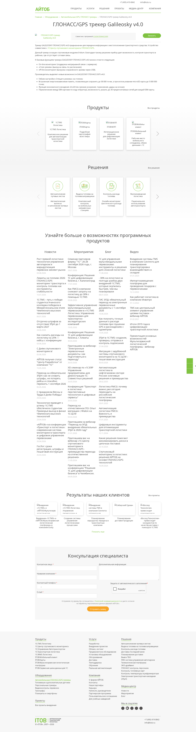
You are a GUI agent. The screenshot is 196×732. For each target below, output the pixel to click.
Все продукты (154, 108)
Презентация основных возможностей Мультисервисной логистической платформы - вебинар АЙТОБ (143, 343)
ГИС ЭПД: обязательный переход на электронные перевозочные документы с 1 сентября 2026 (113, 305)
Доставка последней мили (133, 652)
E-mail (40, 592)
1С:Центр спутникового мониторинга (52, 646)
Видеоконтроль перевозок (47, 688)
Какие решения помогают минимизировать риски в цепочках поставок (113, 441)
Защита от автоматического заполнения (129, 583)
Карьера (93, 688)
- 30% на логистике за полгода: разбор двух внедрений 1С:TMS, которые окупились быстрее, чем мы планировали (111, 285)
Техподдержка (95, 662)
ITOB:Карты (40, 660)
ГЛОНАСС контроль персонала (134, 668)
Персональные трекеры (45, 685)
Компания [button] (155, 8)
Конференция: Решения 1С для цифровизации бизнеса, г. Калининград (81, 278)
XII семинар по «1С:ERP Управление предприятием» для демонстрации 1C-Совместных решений (80, 373)
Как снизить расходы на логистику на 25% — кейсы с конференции (50, 338)
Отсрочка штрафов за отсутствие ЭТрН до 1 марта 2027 (49, 324)
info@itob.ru (145, 2)
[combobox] (40, 586)
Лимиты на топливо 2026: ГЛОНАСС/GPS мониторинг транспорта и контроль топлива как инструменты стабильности (51, 285)
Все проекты (154, 495)
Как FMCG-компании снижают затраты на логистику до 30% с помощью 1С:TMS (79, 293)
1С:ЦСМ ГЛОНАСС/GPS (100, 36)
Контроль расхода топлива (133, 649)
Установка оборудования (100, 654)
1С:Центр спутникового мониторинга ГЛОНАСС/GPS (71, 48)
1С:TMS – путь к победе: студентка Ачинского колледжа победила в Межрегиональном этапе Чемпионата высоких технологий (51, 306)
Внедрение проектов (98, 646)
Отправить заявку (98, 609)
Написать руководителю (100, 690)
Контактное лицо (45, 564)
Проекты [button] (119, 8)
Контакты (93, 682)
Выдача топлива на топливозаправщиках (139, 646)
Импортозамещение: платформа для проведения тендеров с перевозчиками (143, 284)
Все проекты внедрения (45, 705)
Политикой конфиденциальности (108, 601)
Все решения (154, 168)
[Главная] (49, 720)
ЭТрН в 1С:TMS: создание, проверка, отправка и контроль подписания (113, 340)
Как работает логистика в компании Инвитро (144, 298)
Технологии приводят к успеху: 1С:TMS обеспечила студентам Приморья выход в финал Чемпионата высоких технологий (51, 410)
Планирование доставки (132, 654)
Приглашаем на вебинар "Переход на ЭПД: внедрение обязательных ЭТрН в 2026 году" (82, 426)
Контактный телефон (47, 583)
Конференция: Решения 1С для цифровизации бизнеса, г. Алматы (81, 335)
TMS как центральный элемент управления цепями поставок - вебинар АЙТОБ (142, 312)
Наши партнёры (96, 685)
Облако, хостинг (96, 649)
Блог (123, 696)
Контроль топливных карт (133, 671)
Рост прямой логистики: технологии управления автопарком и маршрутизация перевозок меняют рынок (51, 264)
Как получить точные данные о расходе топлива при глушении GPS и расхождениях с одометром (112, 324)
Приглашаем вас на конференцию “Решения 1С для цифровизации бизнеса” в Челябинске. (81, 469)
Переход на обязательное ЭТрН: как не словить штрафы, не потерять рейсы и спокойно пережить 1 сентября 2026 (51, 378)
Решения (104, 8)
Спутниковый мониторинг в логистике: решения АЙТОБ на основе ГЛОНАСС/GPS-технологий (113, 457)
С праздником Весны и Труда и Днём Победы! (49, 393)
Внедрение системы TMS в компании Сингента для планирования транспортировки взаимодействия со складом (144, 266)
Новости (125, 690)
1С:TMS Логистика (43, 643)
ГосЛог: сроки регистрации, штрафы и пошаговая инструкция (50, 449)
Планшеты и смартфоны (46, 693)
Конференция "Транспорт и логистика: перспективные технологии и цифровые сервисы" (82, 392)
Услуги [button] (90, 8)
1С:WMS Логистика (43, 654)
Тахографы (40, 690)
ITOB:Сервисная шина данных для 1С (51, 668)
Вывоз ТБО (126, 657)
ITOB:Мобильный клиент (46, 657)
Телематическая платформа (133, 662)
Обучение (93, 665)
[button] (155, 2)
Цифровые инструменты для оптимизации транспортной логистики (113, 427)
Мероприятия (127, 693)
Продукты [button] (76, 8)
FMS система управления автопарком (138, 660)
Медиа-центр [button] (136, 8)
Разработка (94, 643)
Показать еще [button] (98, 531)
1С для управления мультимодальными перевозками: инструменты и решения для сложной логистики (113, 264)
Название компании (46, 573)
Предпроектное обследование (102, 652)
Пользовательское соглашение (103, 696)
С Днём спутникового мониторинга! (49, 350)
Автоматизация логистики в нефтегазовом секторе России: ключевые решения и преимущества (113, 373)
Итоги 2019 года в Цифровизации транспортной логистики (144, 327)
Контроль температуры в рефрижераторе (140, 673)
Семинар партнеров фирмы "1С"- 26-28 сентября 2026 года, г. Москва (80, 263)
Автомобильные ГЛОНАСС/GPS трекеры (53, 680)
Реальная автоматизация (100, 668)
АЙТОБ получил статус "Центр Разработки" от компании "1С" (49, 362)
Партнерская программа (100, 693)
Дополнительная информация (112, 564)
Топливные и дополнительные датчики (52, 682)
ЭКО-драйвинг (127, 665)
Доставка (93, 660)
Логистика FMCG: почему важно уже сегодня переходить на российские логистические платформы (113, 393)
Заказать (152, 35)
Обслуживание (95, 657)
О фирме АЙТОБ (96, 680)
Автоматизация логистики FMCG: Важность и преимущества (108, 412)
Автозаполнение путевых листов (135, 643)
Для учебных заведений (99, 699)
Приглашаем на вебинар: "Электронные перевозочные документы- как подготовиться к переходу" (82, 353)
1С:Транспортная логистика (47, 652)
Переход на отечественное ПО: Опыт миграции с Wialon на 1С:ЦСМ (82, 409)
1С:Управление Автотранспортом (50, 649)
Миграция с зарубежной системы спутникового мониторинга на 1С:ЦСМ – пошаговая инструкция (113, 355)
